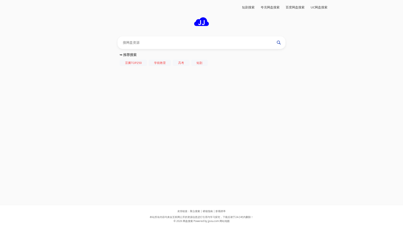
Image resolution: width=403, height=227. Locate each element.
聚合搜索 (195, 211)
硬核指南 (208, 211)
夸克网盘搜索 (270, 7)
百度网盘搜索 (295, 7)
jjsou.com (213, 221)
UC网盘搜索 (319, 7)
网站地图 (225, 221)
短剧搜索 (248, 7)
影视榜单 (221, 211)
